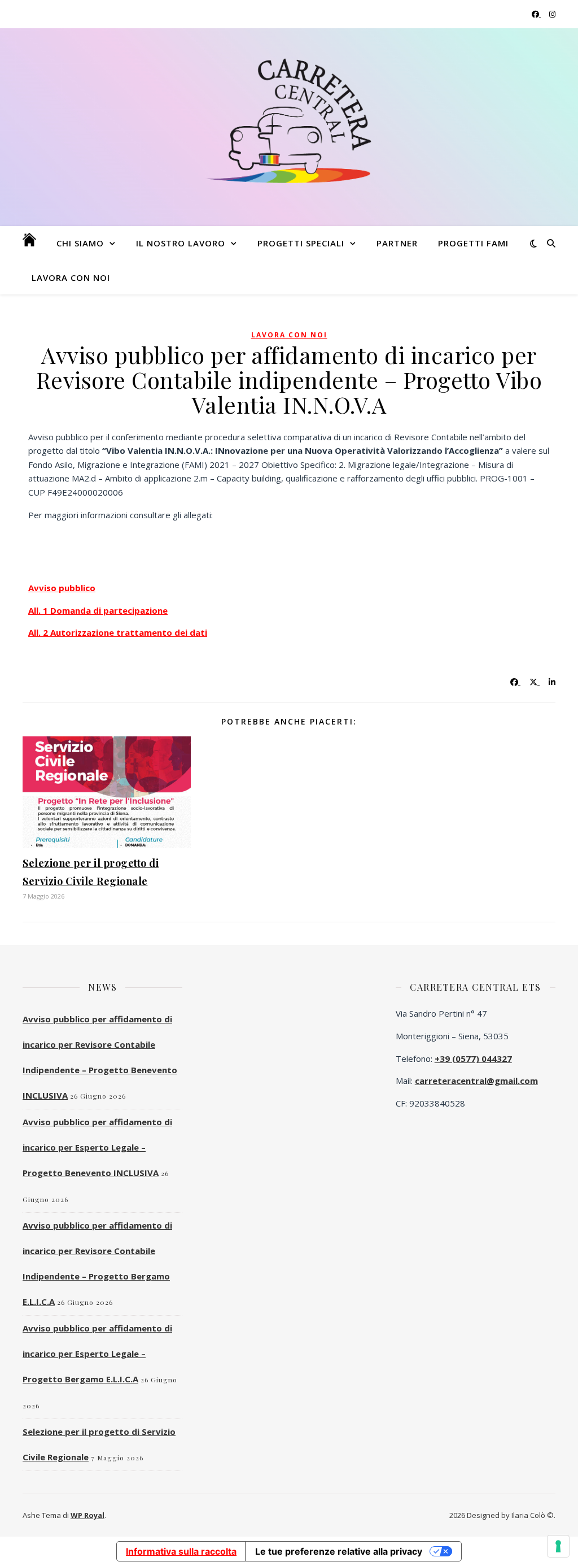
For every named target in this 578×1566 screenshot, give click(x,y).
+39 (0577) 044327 (473, 1058)
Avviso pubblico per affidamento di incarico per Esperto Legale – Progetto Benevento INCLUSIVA (97, 1147)
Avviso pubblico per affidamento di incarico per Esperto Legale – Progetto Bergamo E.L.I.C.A (97, 1353)
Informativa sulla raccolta (181, 1551)
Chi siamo (80, 243)
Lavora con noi (71, 277)
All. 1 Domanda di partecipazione (98, 610)
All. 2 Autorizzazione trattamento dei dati (117, 632)
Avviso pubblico (61, 587)
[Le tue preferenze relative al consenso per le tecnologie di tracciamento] (558, 1546)
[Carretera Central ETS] (289, 120)
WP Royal (87, 1515)
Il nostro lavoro (180, 243)
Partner (397, 243)
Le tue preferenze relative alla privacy (338, 1551)
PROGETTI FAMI (473, 243)
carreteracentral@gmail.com (476, 1080)
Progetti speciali (300, 243)
